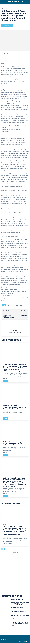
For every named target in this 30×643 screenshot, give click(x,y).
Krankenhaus (6, 307)
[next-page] (4, 549)
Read (5, 381)
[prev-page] (2, 549)
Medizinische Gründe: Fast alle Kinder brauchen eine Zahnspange (21, 313)
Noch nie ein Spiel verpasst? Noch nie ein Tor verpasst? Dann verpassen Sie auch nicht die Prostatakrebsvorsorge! (9, 314)
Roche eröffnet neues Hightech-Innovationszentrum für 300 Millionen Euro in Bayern (14, 443)
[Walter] (2, 54)
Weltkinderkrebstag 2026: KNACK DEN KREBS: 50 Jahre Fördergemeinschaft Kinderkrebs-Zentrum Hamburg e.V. (15, 406)
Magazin (4, 8)
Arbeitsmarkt (15, 305)
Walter (6, 53)
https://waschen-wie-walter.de (15, 332)
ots (5, 300)
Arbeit (8, 305)
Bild (21, 305)
